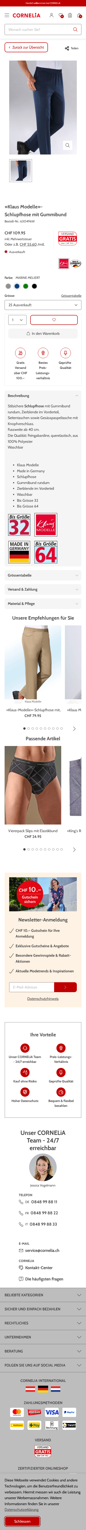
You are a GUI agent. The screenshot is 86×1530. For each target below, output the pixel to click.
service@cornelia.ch (42, 1250)
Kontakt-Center (39, 1267)
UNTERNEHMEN (18, 1337)
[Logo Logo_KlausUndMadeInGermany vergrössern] (69, 263)
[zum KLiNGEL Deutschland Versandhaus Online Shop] (43, 1389)
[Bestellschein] (70, 15)
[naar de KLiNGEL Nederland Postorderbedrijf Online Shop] (55, 1389)
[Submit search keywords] (75, 29)
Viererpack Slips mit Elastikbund (33, 831)
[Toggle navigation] (7, 15)
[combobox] (43, 29)
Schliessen (22, 1521)
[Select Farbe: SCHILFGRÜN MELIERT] (25, 286)
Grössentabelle (71, 296)
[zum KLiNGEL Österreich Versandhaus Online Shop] (30, 1389)
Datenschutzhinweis (43, 999)
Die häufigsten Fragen (44, 1279)
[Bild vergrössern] (67, 145)
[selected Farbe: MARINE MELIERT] (17, 286)
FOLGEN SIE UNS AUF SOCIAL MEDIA (35, 1365)
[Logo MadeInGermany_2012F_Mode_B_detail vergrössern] (19, 552)
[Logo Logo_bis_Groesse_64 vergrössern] (45, 552)
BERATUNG (14, 1351)
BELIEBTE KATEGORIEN (24, 1295)
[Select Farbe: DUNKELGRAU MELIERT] (8, 286)
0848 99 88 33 (43, 1224)
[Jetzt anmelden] (65, 987)
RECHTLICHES (16, 1323)
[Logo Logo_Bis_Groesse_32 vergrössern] (19, 525)
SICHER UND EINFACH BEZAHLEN (32, 1309)
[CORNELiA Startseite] (26, 15)
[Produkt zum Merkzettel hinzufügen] (54, 320)
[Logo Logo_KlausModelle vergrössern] (45, 525)
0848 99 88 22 (44, 1212)
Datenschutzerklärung (22, 1509)
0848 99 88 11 (44, 1201)
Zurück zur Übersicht (28, 47)
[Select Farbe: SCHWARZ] (34, 286)
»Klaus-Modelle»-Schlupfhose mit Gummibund (33, 710)
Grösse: (10, 296)
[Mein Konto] (51, 15)
